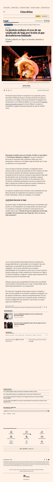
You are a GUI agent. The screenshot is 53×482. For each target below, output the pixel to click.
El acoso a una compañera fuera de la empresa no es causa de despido (30, 323)
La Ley (46, 21)
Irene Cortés (26, 85)
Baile (16, 335)
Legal (5, 21)
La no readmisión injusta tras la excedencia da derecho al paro (28, 315)
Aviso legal (14, 469)
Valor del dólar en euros (45, 7)
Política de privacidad (34, 469)
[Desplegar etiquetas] (47, 335)
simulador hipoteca (26, 433)
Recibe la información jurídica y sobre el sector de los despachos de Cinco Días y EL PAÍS (24, 307)
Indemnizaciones (28, 335)
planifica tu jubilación (11, 438)
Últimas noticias (7, 389)
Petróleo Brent (22, 7)
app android (42, 443)
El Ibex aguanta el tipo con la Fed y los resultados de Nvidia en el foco (27, 24)
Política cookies (19, 469)
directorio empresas (41, 438)
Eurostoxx (9, 413)
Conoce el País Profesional (26, 448)
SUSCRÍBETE (38, 16)
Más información (8, 341)
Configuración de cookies (26, 469)
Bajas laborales (21, 335)
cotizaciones (11, 443)
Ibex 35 (5, 7)
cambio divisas (26, 438)
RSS (22, 471)
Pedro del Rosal (17, 317)
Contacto (10, 469)
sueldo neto (42, 433)
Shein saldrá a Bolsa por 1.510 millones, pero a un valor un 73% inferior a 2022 (23, 394)
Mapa (21, 471)
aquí (32, 341)
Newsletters (26, 471)
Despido (34, 335)
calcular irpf (11, 433)
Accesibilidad (41, 469)
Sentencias (7, 28)
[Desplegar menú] (4, 11)
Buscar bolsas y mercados (9, 407)
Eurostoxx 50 (33, 7)
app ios (26, 443)
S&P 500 (13, 7)
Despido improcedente (9, 335)
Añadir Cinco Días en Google (44, 90)
